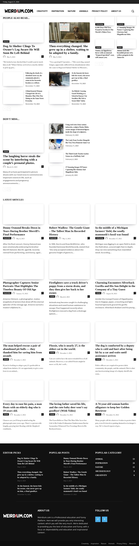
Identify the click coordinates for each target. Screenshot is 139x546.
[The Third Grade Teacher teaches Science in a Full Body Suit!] (56, 158)
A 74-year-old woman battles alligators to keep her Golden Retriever (112, 407)
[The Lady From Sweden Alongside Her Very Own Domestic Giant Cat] (56, 144)
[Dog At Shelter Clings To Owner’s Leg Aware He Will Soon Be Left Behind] (23, 32)
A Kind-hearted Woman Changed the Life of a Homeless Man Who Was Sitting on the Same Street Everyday (35, 96)
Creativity (121, 24)
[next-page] (9, 109)
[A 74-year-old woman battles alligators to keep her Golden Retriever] (115, 390)
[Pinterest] (104, 519)
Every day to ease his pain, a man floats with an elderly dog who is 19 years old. (22, 407)
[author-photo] (5, 56)
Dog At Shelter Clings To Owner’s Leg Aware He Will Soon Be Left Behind (21, 49)
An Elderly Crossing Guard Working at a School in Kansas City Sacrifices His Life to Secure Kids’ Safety (79, 96)
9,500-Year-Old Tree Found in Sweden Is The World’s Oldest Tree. (104, 29)
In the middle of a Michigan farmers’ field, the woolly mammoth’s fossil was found (112, 231)
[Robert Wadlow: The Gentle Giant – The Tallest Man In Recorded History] (69, 214)
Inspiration (7, 238)
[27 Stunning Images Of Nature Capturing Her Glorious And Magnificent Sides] (56, 171)
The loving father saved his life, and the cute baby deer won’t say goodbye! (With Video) (68, 407)
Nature (120, 47)
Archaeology (99, 24)
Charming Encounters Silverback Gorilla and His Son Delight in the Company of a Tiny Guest (115, 286)
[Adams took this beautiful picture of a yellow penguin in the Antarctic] (126, 44)
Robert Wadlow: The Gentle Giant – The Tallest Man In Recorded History (69, 231)
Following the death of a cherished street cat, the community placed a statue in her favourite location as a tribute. (34, 78)
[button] (132, 11)
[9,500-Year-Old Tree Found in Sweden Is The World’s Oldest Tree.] (104, 20)
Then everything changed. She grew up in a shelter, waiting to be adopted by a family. (69, 49)
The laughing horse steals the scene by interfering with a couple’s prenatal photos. (21, 159)
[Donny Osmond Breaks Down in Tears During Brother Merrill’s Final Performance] (23, 214)
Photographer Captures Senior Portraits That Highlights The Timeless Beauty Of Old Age (21, 286)
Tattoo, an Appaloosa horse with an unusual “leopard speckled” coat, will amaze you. (104, 54)
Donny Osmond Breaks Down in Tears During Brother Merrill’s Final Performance (21, 231)
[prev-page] (4, 109)
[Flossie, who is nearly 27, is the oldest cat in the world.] (69, 332)
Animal (6, 41)
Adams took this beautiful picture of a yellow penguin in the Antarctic (125, 54)
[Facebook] (98, 519)
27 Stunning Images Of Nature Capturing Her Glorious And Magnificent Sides (76, 169)
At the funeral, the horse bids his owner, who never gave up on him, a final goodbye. (29, 488)
